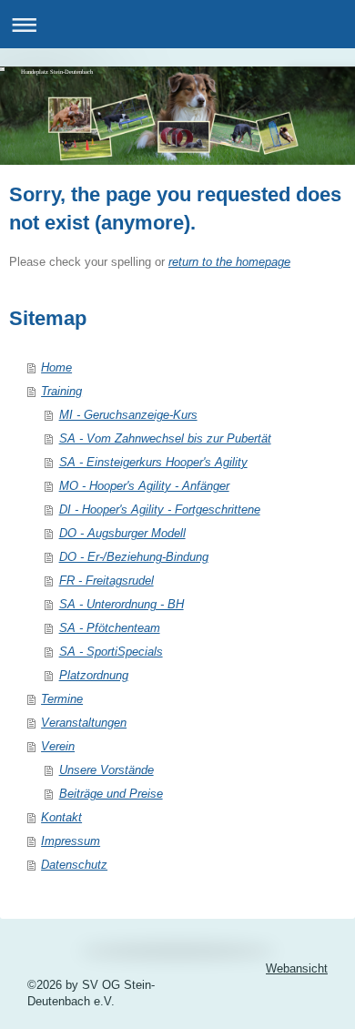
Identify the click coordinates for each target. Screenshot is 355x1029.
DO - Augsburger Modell (122, 533)
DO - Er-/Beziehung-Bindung (133, 557)
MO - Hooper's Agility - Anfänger (144, 486)
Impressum (70, 841)
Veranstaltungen (84, 722)
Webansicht (297, 968)
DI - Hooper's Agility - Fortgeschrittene (159, 509)
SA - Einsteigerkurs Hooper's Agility (153, 462)
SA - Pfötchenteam (109, 628)
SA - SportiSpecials (111, 651)
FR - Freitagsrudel (106, 580)
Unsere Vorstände (106, 770)
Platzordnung (93, 675)
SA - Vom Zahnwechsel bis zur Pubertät (165, 438)
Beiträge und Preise (111, 793)
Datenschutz (74, 864)
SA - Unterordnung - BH (121, 604)
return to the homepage (229, 262)
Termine (62, 699)
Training (61, 391)
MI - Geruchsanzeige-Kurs (128, 415)
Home (56, 367)
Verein (58, 746)
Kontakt (61, 817)
